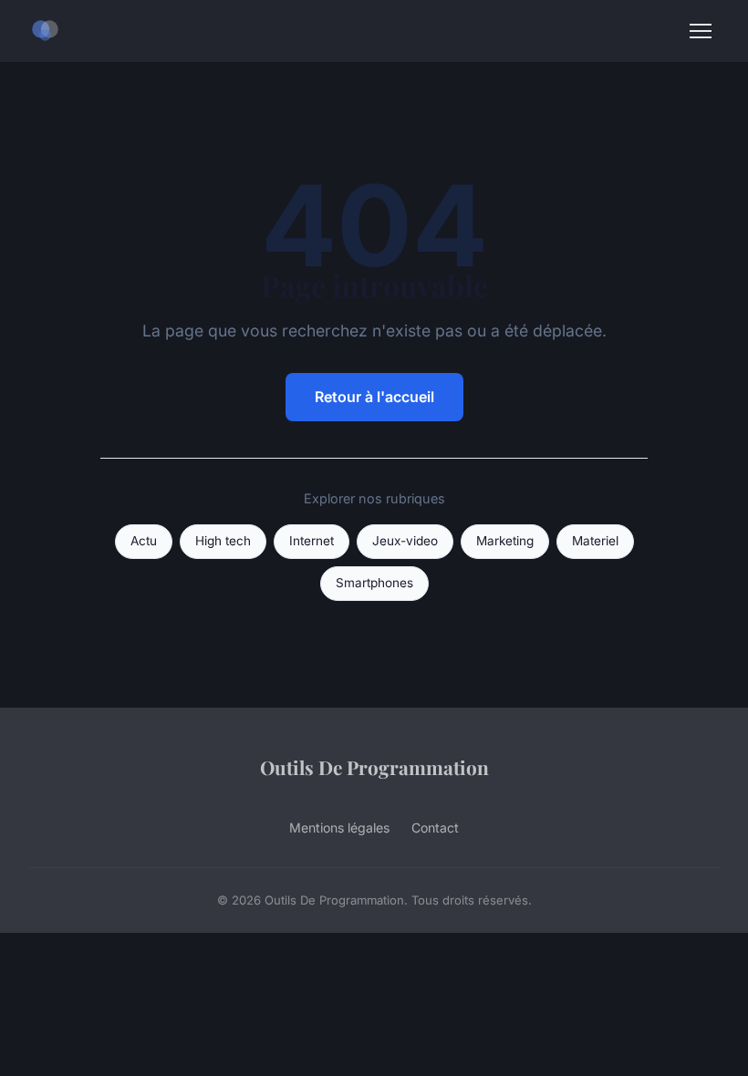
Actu (143, 540)
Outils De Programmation (374, 767)
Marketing (505, 540)
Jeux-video (405, 540)
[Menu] (700, 31)
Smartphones (374, 582)
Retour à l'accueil (374, 397)
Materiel (595, 540)
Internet (311, 540)
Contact (435, 827)
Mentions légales (339, 827)
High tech (223, 540)
